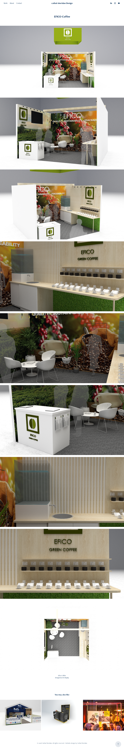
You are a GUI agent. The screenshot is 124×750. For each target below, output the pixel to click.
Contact (19, 3)
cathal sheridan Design (62, 3)
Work (5, 3)
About (12, 3)
